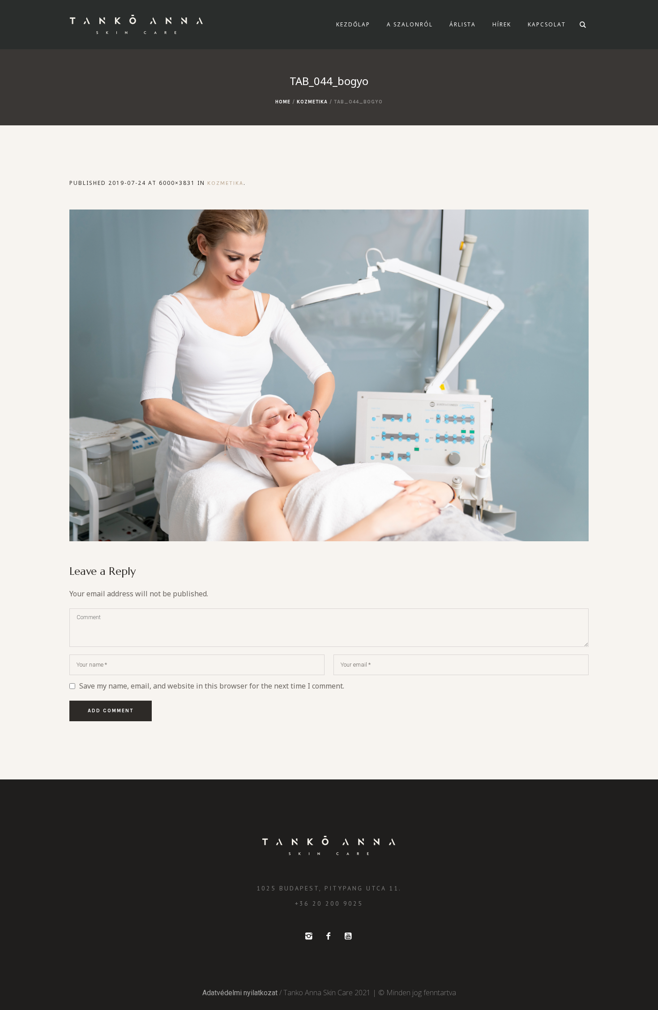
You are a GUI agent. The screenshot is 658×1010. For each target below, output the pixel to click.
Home (283, 102)
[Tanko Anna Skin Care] (329, 845)
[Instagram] (308, 936)
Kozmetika (312, 102)
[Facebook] (328, 936)
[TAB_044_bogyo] (329, 375)
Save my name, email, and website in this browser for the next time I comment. (211, 686)
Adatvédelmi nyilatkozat (240, 993)
